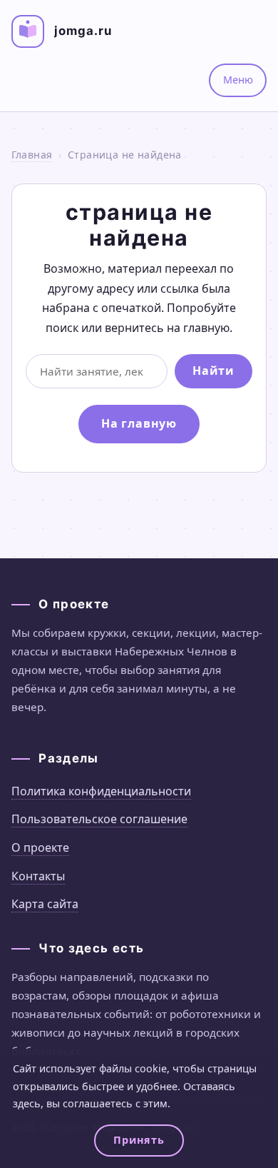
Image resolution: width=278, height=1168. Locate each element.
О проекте (40, 847)
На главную (139, 423)
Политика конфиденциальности (101, 791)
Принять (138, 1140)
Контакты (38, 876)
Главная (32, 154)
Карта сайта (44, 904)
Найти (213, 370)
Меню (238, 79)
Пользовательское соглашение (99, 819)
